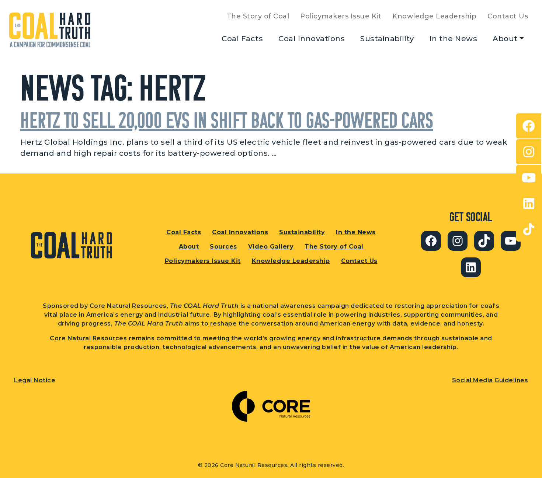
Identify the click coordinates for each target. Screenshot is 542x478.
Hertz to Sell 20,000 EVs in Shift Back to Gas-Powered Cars (226, 120)
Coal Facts (242, 38)
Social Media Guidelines (490, 380)
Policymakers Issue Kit (340, 16)
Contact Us (507, 16)
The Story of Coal (258, 16)
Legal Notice (34, 380)
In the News (453, 38)
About (505, 38)
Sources (223, 246)
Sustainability (387, 38)
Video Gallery (271, 246)
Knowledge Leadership (434, 16)
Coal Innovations (311, 38)
